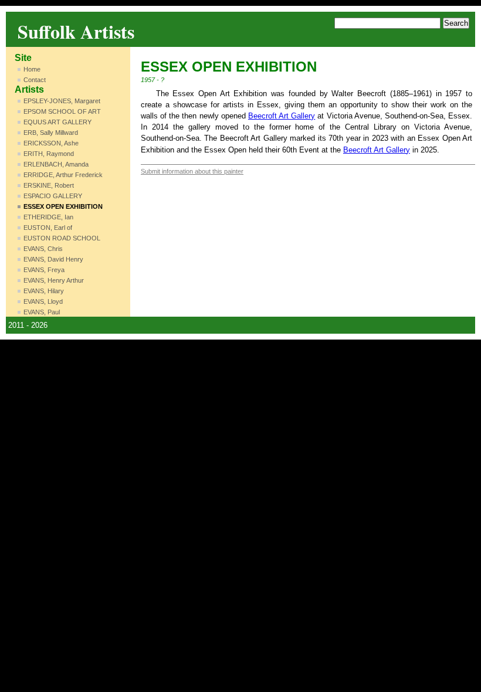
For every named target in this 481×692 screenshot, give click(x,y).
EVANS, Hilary (43, 290)
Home (31, 69)
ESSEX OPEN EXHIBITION (63, 206)
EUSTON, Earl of (47, 227)
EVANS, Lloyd (43, 301)
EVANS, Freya (44, 269)
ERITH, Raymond (48, 153)
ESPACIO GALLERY (52, 195)
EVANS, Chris (43, 248)
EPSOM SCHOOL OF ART (62, 111)
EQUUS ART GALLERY (57, 121)
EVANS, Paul (41, 312)
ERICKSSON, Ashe (51, 143)
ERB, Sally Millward (50, 132)
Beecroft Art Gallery (281, 115)
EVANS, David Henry (53, 259)
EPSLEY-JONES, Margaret (61, 100)
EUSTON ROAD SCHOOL (61, 238)
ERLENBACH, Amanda (56, 164)
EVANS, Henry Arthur (53, 280)
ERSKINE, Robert (48, 185)
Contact (34, 79)
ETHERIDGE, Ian (48, 217)
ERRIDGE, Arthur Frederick (63, 174)
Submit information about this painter (192, 171)
